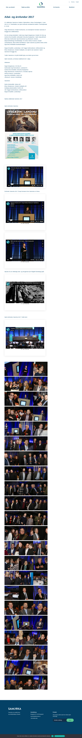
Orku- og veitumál (10, 7)
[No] (80, 736)
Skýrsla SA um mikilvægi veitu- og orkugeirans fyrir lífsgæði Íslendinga (22, 271)
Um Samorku (56, 7)
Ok (52, 736)
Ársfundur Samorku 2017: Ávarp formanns (15, 191)
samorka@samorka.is (35, 716)
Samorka (32, 191)
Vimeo (38, 191)
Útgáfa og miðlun (25, 7)
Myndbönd (71, 7)
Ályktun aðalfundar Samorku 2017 (13, 99)
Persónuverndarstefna (59, 736)
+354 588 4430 (34, 718)
